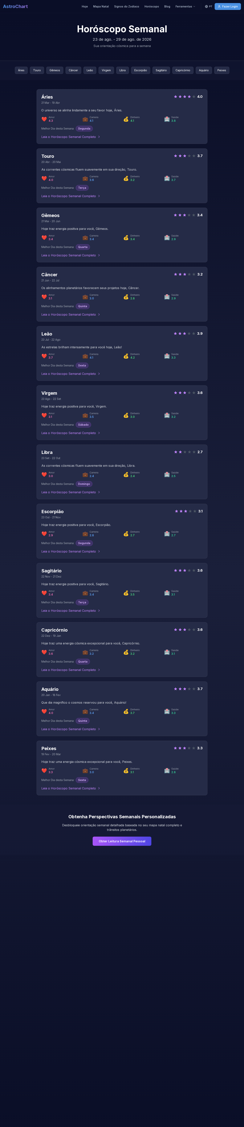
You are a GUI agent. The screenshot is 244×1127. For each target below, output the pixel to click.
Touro (37, 70)
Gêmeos (55, 70)
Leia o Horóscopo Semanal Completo (68, 137)
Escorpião (140, 70)
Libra (123, 70)
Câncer (73, 70)
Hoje (85, 6)
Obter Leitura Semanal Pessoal (122, 841)
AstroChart (15, 6)
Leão (90, 70)
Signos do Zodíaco (126, 6)
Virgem (106, 70)
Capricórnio (183, 70)
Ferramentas (184, 6)
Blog (167, 6)
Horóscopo (151, 6)
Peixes (222, 70)
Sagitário (161, 70)
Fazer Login (230, 6)
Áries (21, 70)
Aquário (204, 70)
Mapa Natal (101, 6)
